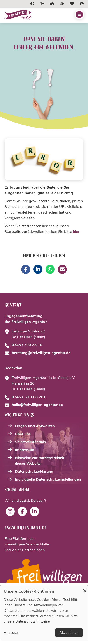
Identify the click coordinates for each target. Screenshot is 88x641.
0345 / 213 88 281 (29, 397)
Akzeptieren (69, 632)
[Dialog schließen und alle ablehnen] (84, 588)
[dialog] (44, 613)
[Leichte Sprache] (52, 4)
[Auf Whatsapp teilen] (50, 269)
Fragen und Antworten (35, 426)
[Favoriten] (72, 4)
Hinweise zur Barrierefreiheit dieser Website (39, 460)
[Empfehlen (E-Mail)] (62, 269)
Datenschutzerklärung (34, 471)
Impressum (24, 449)
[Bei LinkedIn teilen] (37, 269)
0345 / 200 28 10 (27, 344)
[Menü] (79, 14)
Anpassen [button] (12, 632)
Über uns (23, 434)
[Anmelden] (82, 4)
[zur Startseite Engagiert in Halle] (28, 15)
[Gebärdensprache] (62, 4)
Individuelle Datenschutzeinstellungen (48, 479)
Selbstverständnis (30, 442)
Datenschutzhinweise (32, 621)
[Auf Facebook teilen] (25, 269)
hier (76, 231)
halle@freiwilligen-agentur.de (37, 404)
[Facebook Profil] (22, 511)
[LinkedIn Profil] (34, 511)
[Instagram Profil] (10, 511)
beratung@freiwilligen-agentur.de (41, 352)
